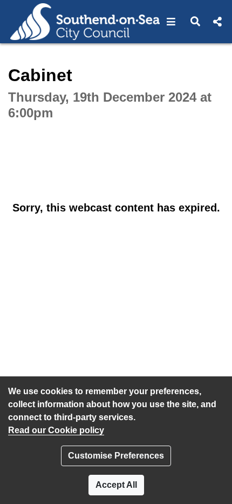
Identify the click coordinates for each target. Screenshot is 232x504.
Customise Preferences (116, 455)
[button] (171, 22)
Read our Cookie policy (56, 430)
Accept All (116, 484)
